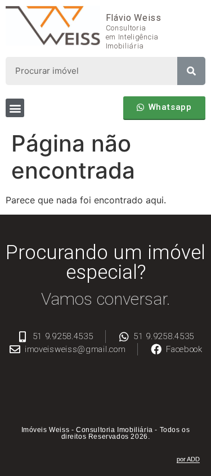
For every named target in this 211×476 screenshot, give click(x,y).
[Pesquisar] (191, 71)
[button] (15, 108)
